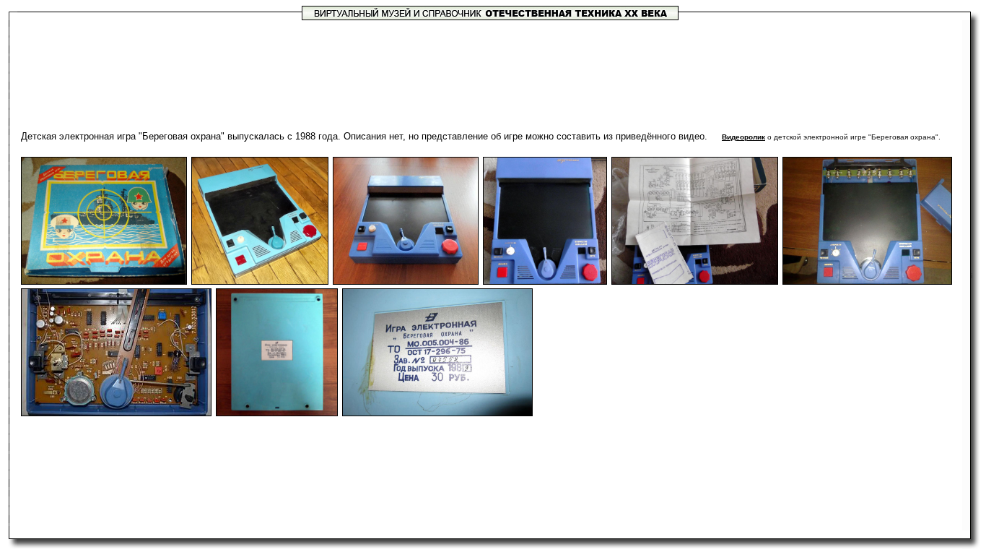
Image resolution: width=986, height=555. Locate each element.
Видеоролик (743, 137)
